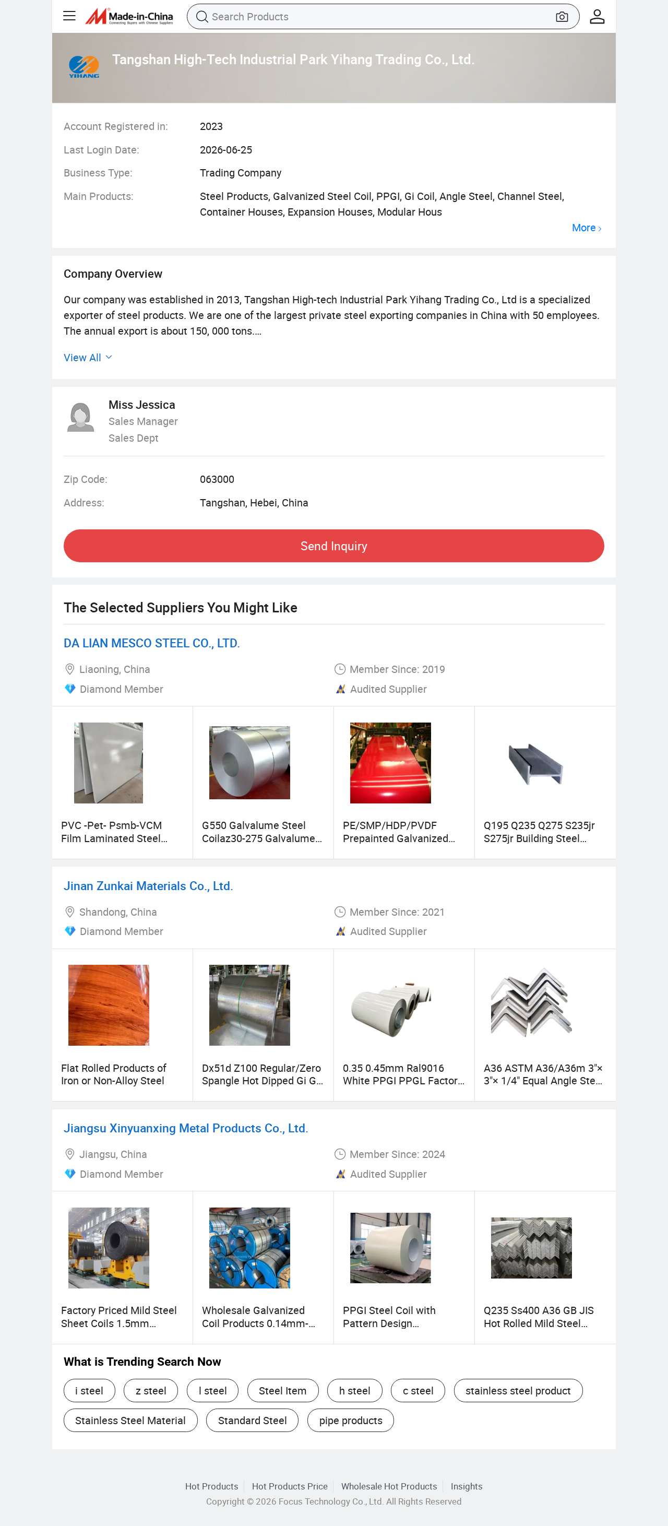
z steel (151, 1390)
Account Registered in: (116, 126)
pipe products (351, 1420)
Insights (467, 1486)
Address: (84, 502)
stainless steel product (518, 1390)
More (584, 227)
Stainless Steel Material (130, 1420)
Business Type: (98, 172)
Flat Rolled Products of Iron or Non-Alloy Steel (113, 1074)
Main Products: (99, 196)
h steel (355, 1390)
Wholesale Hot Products (389, 1486)
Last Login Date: (101, 150)
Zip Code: (86, 479)
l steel (213, 1390)
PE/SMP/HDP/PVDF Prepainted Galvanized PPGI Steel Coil (395, 838)
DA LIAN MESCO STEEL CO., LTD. (152, 643)
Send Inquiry (334, 546)
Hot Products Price (290, 1486)
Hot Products (211, 1486)
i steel (89, 1390)
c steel (418, 1390)
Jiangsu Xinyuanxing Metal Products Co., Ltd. (186, 1128)
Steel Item (283, 1390)
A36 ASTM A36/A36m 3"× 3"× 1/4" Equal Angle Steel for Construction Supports (544, 1081)
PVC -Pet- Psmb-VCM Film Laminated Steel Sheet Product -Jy (111, 838)
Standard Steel (252, 1420)
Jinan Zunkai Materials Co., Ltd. (148, 886)
